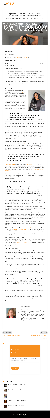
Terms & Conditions (21, 414)
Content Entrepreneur (38, 18)
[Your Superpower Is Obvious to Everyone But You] (5, 401)
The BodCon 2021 (30, 164)
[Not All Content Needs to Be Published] (5, 385)
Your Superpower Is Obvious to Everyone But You (19, 400)
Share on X (40, 119)
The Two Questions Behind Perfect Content (18, 389)
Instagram (17, 57)
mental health (8, 259)
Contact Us (23, 416)
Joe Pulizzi (13, 414)
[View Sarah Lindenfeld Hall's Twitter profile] (18, 313)
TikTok (25, 57)
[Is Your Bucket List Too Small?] (5, 396)
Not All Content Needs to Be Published (16, 384)
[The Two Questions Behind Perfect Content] (5, 390)
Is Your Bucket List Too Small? (14, 395)
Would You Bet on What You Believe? (16, 405)
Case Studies (29, 18)
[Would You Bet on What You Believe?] (5, 406)
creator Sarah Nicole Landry (20, 229)
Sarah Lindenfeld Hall (13, 18)
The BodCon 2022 (32, 227)
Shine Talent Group (10, 164)
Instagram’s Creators (22, 242)
